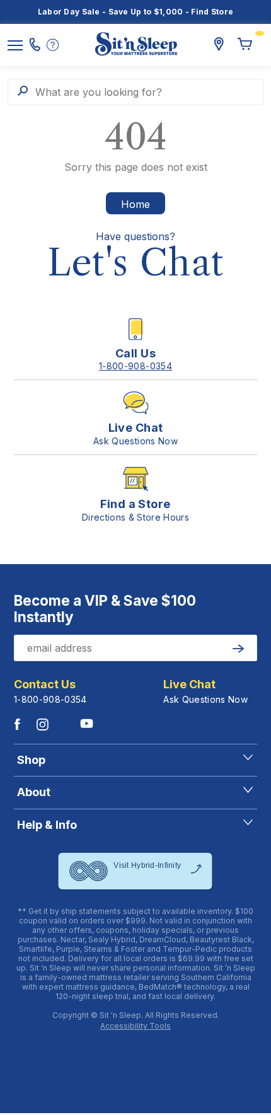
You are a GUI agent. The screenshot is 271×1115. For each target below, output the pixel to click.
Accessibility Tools (135, 1026)
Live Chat (189, 684)
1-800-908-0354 (50, 699)
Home (135, 204)
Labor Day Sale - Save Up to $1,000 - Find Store (136, 11)
